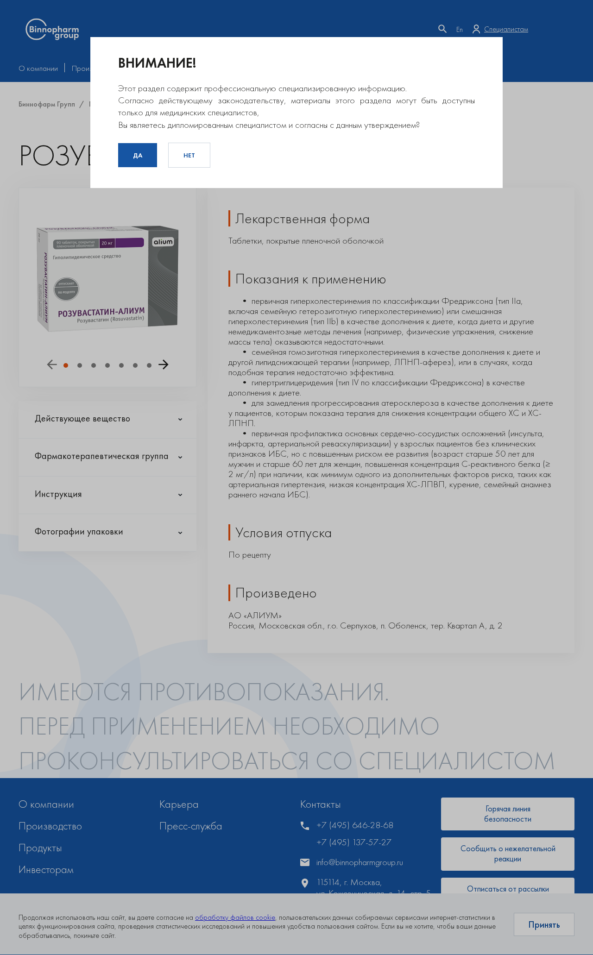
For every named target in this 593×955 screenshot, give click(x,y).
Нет (189, 155)
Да (137, 155)
